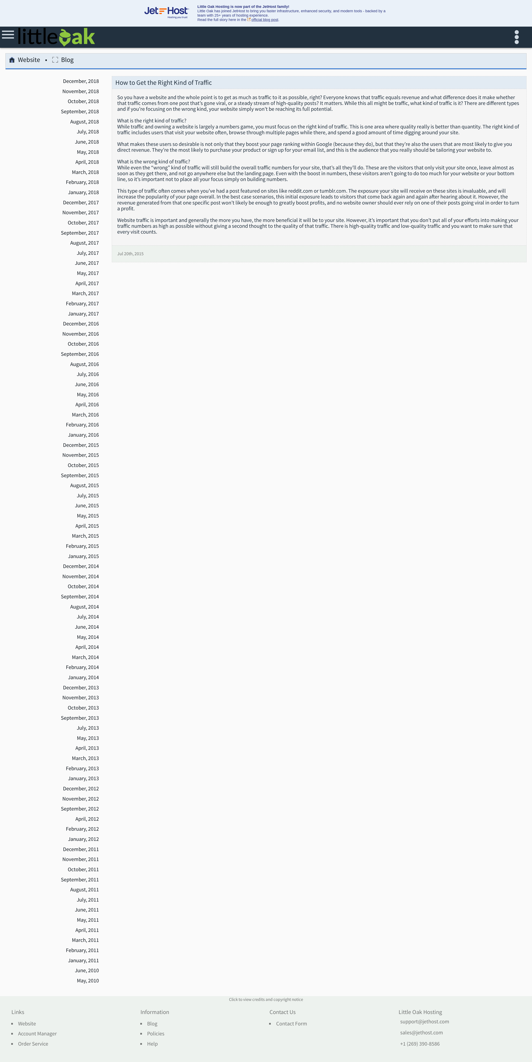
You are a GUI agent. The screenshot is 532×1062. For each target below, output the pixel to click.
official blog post (264, 20)
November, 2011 (80, 859)
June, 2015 (87, 505)
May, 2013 (88, 738)
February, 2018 (82, 182)
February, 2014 (82, 667)
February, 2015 (82, 546)
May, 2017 (88, 273)
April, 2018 (87, 162)
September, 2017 (80, 233)
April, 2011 (87, 930)
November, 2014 (80, 576)
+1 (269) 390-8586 (420, 1044)
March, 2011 (85, 940)
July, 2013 (88, 728)
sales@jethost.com (421, 1032)
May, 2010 (88, 980)
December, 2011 (81, 849)
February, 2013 (82, 768)
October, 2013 (83, 708)
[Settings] (518, 37)
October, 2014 (83, 586)
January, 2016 (83, 435)
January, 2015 (83, 556)
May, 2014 (88, 637)
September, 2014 (80, 596)
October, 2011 (83, 869)
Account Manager (37, 1033)
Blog (152, 1023)
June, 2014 (87, 627)
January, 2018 (83, 192)
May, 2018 (88, 152)
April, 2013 (87, 748)
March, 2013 (85, 758)
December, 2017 (81, 202)
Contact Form (291, 1023)
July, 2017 (88, 253)
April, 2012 (87, 819)
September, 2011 (80, 879)
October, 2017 (83, 222)
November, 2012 (80, 799)
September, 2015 (80, 475)
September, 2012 (80, 809)
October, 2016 (83, 344)
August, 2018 (84, 121)
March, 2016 (85, 415)
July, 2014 (88, 617)
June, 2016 (87, 384)
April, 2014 (87, 647)
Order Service (33, 1044)
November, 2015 (80, 455)
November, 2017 (80, 212)
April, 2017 (87, 283)
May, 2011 (88, 920)
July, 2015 (88, 495)
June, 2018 (87, 142)
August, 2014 (84, 607)
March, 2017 (85, 293)
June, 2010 (87, 970)
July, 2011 (88, 900)
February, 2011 (82, 950)
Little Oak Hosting (420, 1012)
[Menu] (8, 37)
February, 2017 (82, 303)
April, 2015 (87, 526)
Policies (155, 1033)
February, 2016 (82, 425)
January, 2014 (83, 677)
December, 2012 (81, 788)
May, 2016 (88, 394)
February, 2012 (82, 829)
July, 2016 (88, 374)
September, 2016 (80, 354)
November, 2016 (80, 334)
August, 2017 (84, 243)
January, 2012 (83, 839)
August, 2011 (84, 889)
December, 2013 (81, 687)
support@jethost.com (424, 1021)
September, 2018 (80, 111)
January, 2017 (83, 314)
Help (152, 1044)
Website (29, 60)
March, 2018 (85, 172)
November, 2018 (80, 91)
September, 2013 (80, 718)
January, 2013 (83, 778)
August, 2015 (84, 485)
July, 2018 (88, 131)
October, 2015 (83, 465)
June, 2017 (87, 263)
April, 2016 (87, 404)
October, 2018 (83, 101)
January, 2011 (83, 960)
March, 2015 (85, 536)
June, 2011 (87, 910)
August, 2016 (84, 364)
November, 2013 (80, 697)
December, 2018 (81, 81)
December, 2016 (81, 323)
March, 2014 (85, 657)
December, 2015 (81, 445)
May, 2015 (88, 516)
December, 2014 (81, 566)
